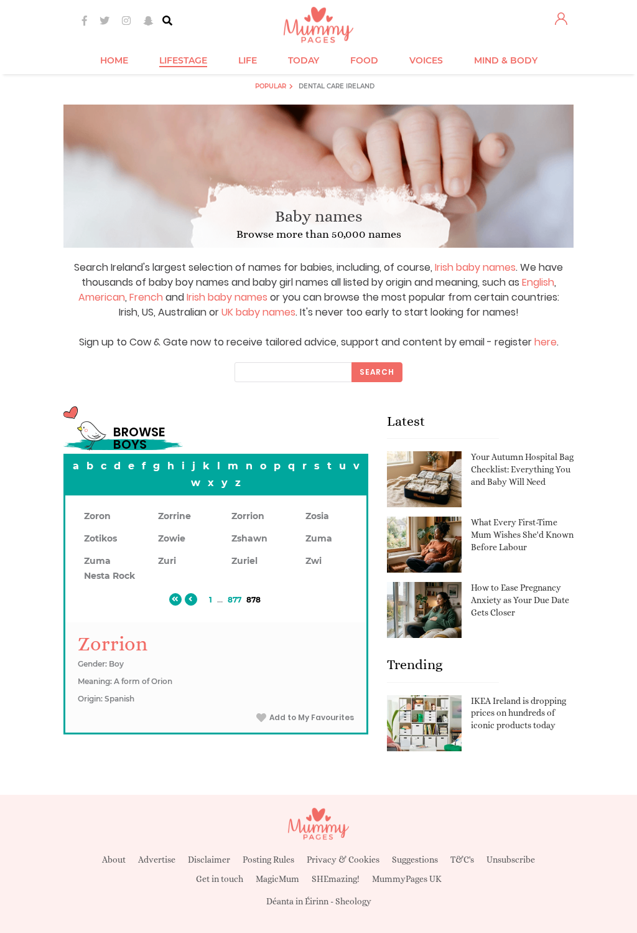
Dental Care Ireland (336, 86)
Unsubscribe (510, 860)
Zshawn (249, 538)
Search (377, 372)
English (538, 282)
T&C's (462, 860)
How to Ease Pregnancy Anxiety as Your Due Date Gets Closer (520, 600)
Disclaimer (209, 860)
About (114, 860)
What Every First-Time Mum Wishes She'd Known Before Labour (522, 534)
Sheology (353, 901)
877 (234, 599)
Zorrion (247, 516)
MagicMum (277, 879)
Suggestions (415, 860)
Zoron (97, 516)
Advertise (156, 860)
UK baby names (258, 312)
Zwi (313, 560)
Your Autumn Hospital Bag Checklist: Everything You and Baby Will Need (522, 469)
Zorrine (174, 516)
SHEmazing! (336, 879)
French (146, 297)
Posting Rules (268, 860)
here (545, 342)
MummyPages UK (407, 879)
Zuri (167, 560)
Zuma (318, 538)
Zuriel (244, 560)
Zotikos (100, 538)
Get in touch (219, 879)
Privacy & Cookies (343, 860)
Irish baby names (475, 267)
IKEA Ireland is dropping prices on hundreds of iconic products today (518, 713)
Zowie (171, 538)
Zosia (317, 516)
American (101, 297)
